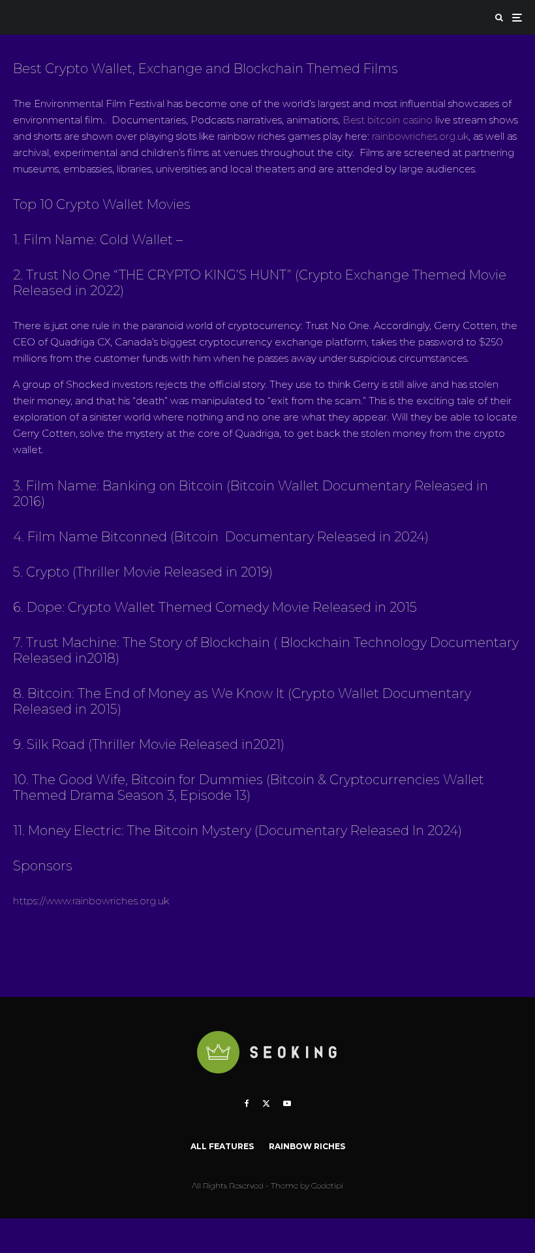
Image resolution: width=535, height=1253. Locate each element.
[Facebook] (247, 1103)
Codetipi (327, 1185)
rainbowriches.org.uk (420, 136)
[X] (266, 1103)
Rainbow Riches (307, 1146)
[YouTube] (287, 1103)
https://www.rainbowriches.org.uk (91, 901)
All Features (222, 1146)
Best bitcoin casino (388, 120)
